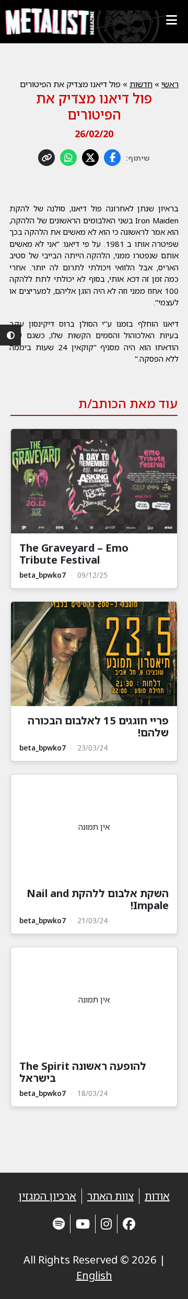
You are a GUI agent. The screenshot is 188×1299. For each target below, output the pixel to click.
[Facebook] (129, 1223)
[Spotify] (59, 1223)
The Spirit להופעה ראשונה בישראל (82, 1072)
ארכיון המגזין (47, 1196)
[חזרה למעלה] (161, 1278)
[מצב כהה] (10, 335)
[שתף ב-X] (90, 157)
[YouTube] (83, 1223)
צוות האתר (110, 1196)
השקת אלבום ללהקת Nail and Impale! (98, 899)
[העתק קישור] (46, 157)
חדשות (141, 84)
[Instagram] (106, 1223)
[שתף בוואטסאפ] (68, 157)
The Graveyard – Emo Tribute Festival (73, 554)
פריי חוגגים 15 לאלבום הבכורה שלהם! (98, 726)
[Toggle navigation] (171, 19)
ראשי (170, 84)
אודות (157, 1196)
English (94, 1275)
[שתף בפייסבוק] (112, 157)
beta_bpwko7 (42, 575)
